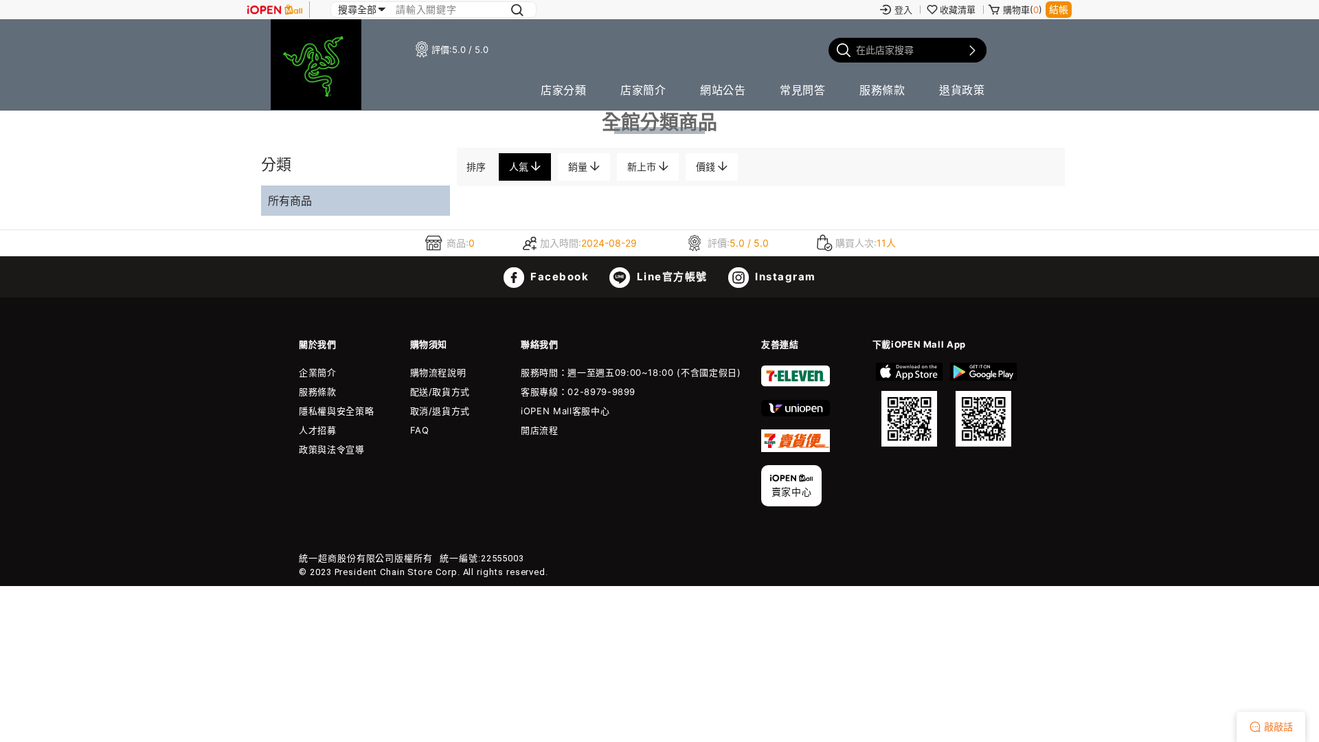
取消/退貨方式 (440, 410)
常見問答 (802, 90)
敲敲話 (1278, 726)
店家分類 (563, 90)
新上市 (643, 166)
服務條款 (882, 90)
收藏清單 (958, 9)
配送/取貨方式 (440, 391)
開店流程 (540, 430)
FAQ (419, 430)
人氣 (520, 166)
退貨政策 (961, 90)
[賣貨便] (795, 448)
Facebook (558, 276)
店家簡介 (643, 90)
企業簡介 (318, 372)
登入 (903, 9)
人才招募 (318, 430)
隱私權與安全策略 (336, 410)
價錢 (707, 166)
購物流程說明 (438, 372)
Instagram (784, 276)
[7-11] (795, 383)
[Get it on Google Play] (983, 405)
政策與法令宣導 (332, 449)
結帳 (1058, 9)
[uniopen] (795, 412)
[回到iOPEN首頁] (274, 9)
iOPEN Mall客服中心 (565, 410)
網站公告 (722, 90)
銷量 (579, 166)
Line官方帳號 (670, 276)
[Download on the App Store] (909, 405)
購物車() (1022, 9)
